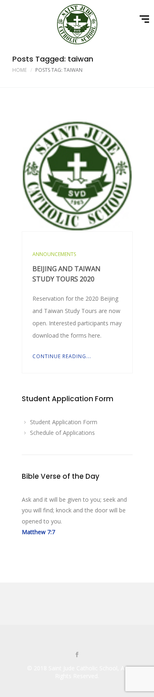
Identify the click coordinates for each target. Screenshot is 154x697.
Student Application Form (63, 422)
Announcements (54, 254)
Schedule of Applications (62, 432)
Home (19, 69)
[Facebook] (77, 655)
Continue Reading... (61, 356)
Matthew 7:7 (38, 532)
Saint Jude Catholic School (82, 668)
